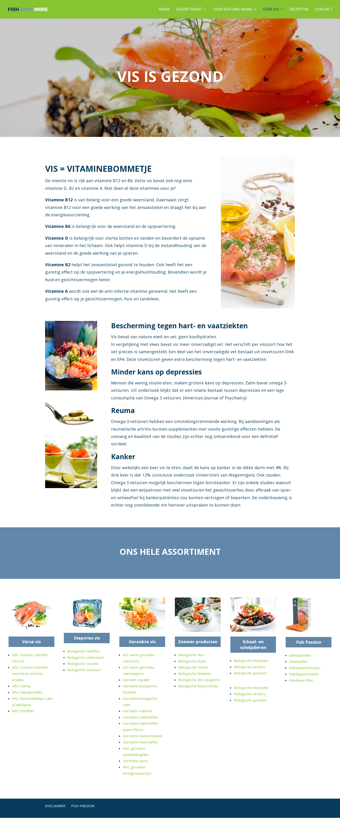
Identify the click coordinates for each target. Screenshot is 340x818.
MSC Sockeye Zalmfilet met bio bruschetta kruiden (30, 673)
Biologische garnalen (250, 673)
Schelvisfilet (298, 661)
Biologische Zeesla (193, 667)
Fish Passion (308, 642)
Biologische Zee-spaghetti (199, 679)
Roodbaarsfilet (301, 680)
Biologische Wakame (194, 673)
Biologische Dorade (82, 663)
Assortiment (189, 10)
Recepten (299, 10)
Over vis (271, 10)
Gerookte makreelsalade (142, 735)
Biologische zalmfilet (83, 651)
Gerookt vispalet (136, 679)
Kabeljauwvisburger (305, 667)
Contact (324, 10)
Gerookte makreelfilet (140, 717)
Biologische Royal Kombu (198, 686)
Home (164, 10)
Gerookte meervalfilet (140, 742)
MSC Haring (21, 686)
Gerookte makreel (137, 711)
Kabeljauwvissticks (304, 674)
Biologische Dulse (192, 661)
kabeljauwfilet (300, 655)
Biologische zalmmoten (85, 657)
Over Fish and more (232, 10)
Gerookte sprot (135, 760)
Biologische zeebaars (84, 669)
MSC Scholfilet (23, 711)
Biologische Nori (191, 654)
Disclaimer (55, 805)
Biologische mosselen (251, 660)
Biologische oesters (250, 666)
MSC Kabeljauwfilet (27, 692)
